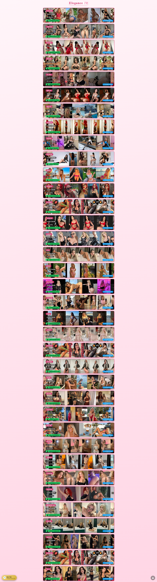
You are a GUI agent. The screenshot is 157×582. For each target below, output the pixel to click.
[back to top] (153, 578)
